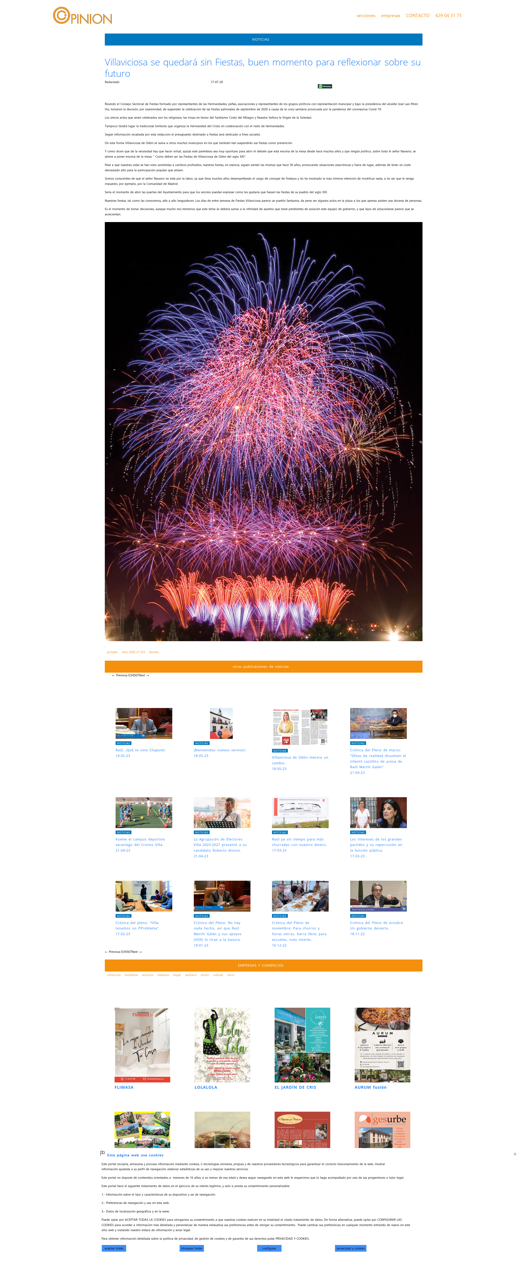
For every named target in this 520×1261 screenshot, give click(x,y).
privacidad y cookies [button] (351, 1248)
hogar (177, 975)
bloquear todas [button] (191, 1248)
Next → (144, 675)
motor (205, 975)
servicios (147, 975)
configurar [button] (269, 1248)
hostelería (131, 975)
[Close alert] (515, 1153)
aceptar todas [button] (114, 1248)
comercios (114, 975)
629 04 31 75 (449, 15)
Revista (154, 652)
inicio (230, 975)
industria (163, 975)
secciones (366, 15)
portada (112, 652)
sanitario (191, 975)
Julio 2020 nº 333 (133, 652)
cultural (218, 975)
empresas (390, 15)
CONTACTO (418, 15)
